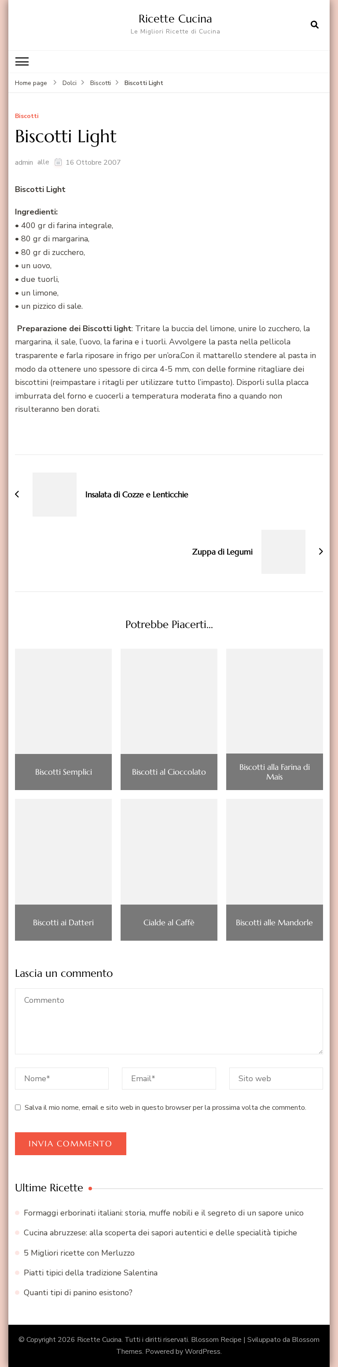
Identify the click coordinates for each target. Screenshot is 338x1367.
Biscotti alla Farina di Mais (274, 771)
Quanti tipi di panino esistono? (78, 1292)
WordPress (202, 1351)
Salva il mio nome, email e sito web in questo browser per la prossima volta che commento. (165, 1107)
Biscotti (27, 116)
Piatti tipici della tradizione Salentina (91, 1272)
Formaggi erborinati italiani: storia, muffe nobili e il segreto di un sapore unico (164, 1213)
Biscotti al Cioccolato (169, 772)
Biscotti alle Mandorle (274, 922)
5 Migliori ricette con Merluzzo (79, 1253)
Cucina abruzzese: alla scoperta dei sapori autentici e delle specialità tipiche (160, 1232)
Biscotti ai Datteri (63, 922)
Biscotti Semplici (63, 772)
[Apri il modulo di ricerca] (314, 25)
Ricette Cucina (175, 18)
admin (24, 162)
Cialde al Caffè (169, 922)
